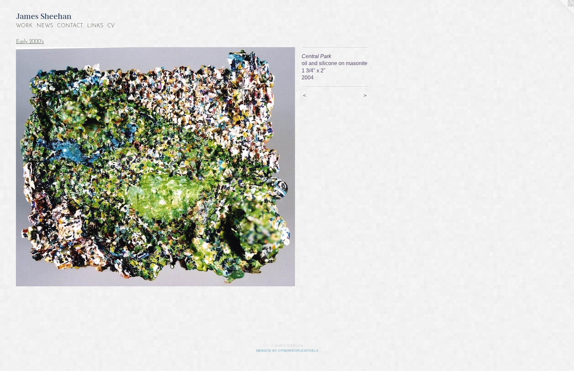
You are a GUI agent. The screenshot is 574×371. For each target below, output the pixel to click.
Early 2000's (30, 42)
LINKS (95, 26)
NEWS (45, 26)
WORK (24, 26)
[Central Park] (155, 166)
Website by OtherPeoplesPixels (287, 350)
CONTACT (70, 26)
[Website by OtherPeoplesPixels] (560, 13)
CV (111, 26)
